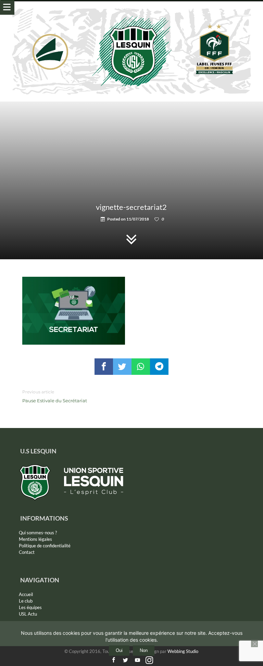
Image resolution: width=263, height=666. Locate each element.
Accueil (26, 594)
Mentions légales (35, 539)
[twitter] (122, 366)
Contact (27, 552)
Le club (26, 601)
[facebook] (104, 366)
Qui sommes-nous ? (38, 532)
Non (144, 650)
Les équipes (30, 607)
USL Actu (28, 614)
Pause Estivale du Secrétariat (54, 396)
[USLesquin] (131, 8)
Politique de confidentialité (45, 545)
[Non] (254, 643)
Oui (119, 650)
